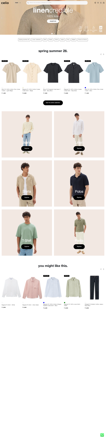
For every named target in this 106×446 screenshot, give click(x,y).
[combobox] (57, 3)
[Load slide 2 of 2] (54, 33)
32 (94, 296)
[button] (103, 3)
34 (89, 299)
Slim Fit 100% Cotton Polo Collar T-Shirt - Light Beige (11, 90)
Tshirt (56, 39)
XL (5, 84)
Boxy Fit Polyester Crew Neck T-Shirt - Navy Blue (52, 90)
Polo (68, 39)
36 (94, 299)
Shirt (45, 39)
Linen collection (36, 39)
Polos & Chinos (82, 39)
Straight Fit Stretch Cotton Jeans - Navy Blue (94, 305)
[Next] (103, 54)
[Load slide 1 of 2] (52, 33)
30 (89, 296)
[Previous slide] (2, 18)
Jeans (62, 39)
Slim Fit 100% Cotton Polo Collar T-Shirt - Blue (94, 90)
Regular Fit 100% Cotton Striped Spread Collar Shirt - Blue (52, 305)
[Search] (28, 3)
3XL (38, 299)
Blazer (74, 39)
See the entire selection (53, 103)
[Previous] (101, 54)
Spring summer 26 (24, 39)
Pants (50, 39)
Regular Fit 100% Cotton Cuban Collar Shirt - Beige (31, 90)
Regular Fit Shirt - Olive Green (30, 305)
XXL (11, 84)
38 (100, 299)
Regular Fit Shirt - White (8, 305)
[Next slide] (104, 18)
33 (100, 296)
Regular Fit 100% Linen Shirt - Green (72, 305)
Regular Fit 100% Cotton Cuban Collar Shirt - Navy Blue (73, 90)
